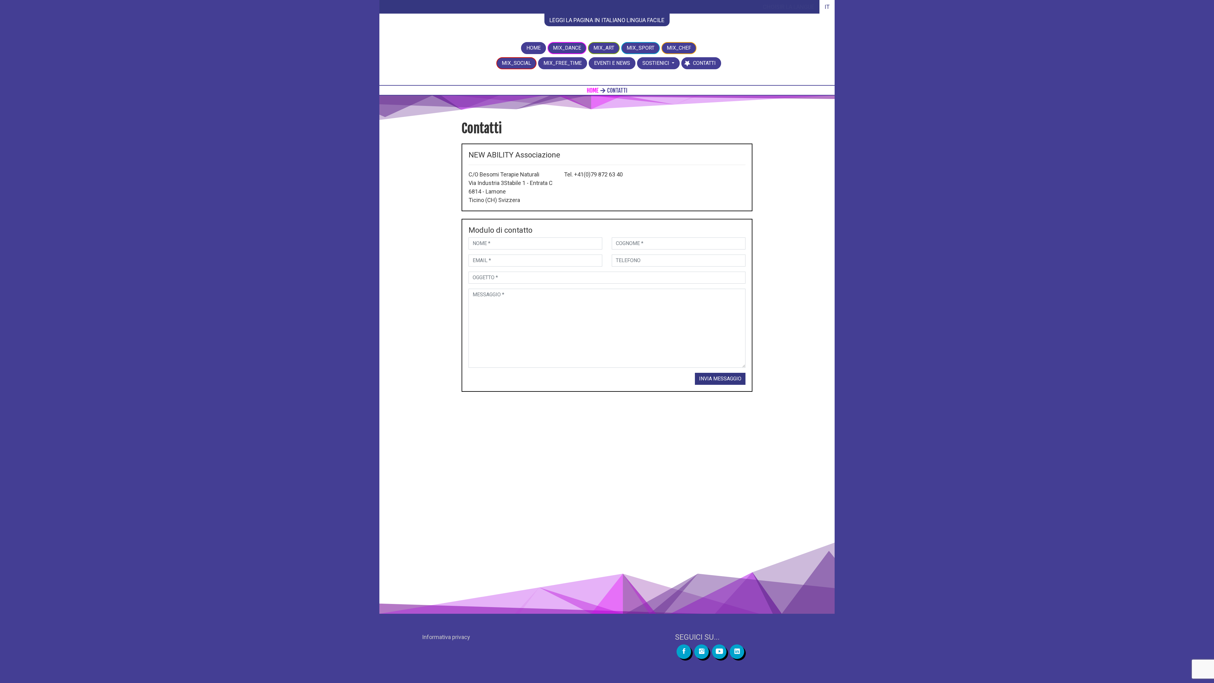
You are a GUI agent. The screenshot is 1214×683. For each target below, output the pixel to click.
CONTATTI (707, 63)
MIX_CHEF (679, 48)
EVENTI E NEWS (612, 63)
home (593, 90)
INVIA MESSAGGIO (720, 379)
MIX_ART (603, 48)
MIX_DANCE (567, 48)
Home (533, 48)
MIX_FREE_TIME (562, 63)
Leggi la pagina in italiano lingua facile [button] (607, 20)
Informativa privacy (446, 637)
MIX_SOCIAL (516, 63)
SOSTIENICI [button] (656, 63)
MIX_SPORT (640, 48)
